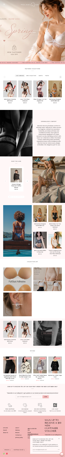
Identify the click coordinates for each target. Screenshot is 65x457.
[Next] (60, 77)
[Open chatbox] (62, 454)
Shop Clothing (48, 180)
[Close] (59, 438)
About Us (5, 432)
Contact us (18, 435)
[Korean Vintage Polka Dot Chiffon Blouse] (16, 175)
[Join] (58, 449)
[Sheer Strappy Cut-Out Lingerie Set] (40, 88)
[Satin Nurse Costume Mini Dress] (10, 88)
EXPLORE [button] (5, 427)
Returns (17, 432)
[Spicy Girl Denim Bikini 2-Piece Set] (40, 240)
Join (45, 396)
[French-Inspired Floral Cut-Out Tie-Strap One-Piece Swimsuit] (55, 240)
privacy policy (19, 437)
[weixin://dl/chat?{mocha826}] (4, 453)
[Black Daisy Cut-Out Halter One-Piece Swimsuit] (55, 213)
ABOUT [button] (17, 427)
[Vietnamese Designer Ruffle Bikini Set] (55, 88)
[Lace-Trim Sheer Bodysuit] (25, 88)
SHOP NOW (32, 32)
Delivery (17, 430)
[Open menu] (5, 4)
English (7, 449)
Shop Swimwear (17, 231)
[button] (33, 427)
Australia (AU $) (18, 449)
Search (5, 430)
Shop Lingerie (47, 333)
